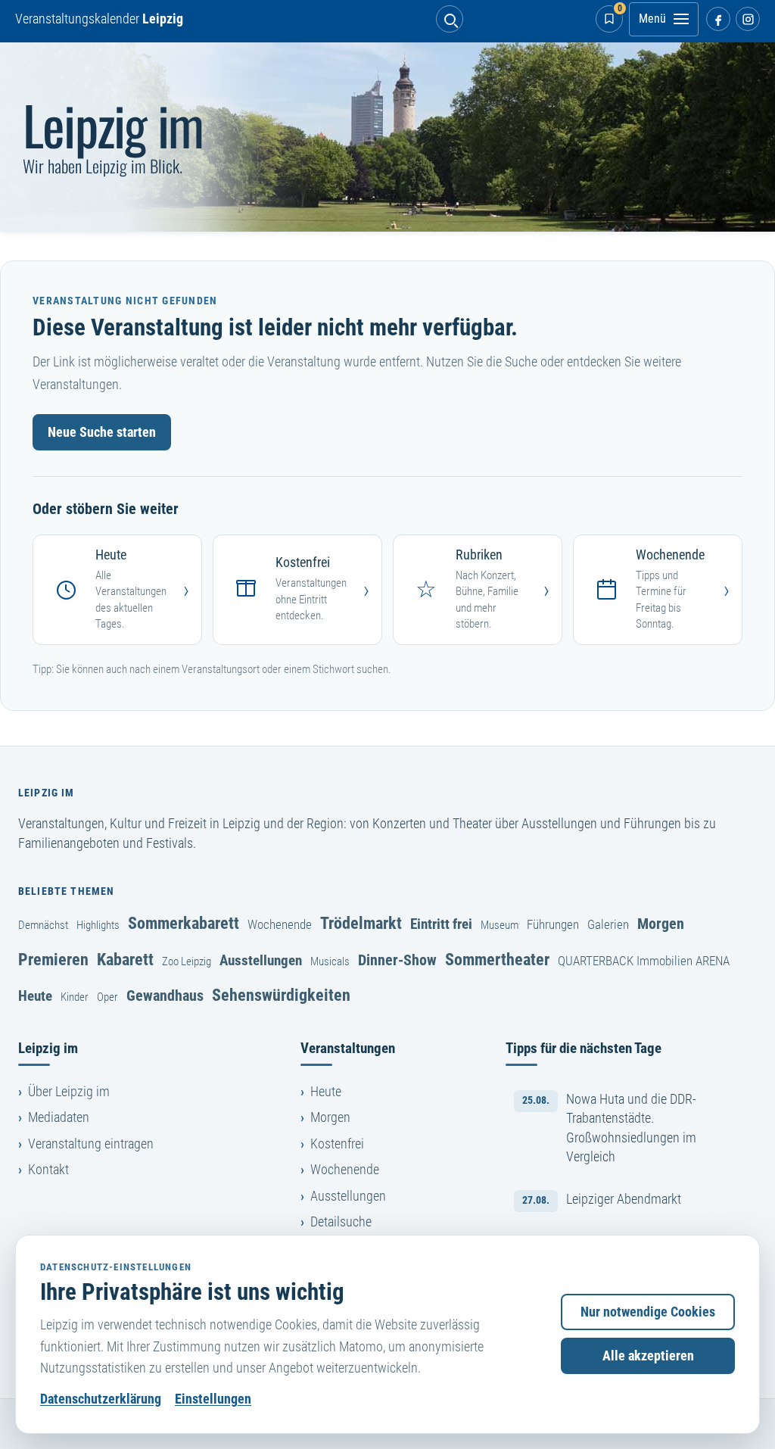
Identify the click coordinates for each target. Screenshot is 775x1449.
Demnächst (43, 925)
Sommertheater (497, 959)
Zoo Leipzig (186, 961)
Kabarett (125, 959)
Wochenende (279, 924)
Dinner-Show (397, 960)
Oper (107, 997)
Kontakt (48, 1169)
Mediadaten (58, 1117)
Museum (499, 925)
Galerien (608, 924)
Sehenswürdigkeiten (281, 995)
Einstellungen (213, 1399)
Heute (35, 996)
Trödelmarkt (361, 923)
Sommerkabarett (183, 923)
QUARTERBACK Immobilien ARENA (644, 960)
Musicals (330, 961)
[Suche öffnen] (449, 19)
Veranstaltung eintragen (91, 1143)
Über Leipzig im (69, 1091)
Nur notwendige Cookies (647, 1312)
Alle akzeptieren (648, 1355)
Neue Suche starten (102, 432)
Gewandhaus (165, 995)
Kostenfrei (337, 1143)
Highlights (98, 925)
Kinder (75, 997)
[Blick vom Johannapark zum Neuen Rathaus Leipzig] (387, 137)
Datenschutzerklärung (100, 1399)
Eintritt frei (441, 924)
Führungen (553, 924)
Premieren (53, 959)
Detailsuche (341, 1221)
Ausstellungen (260, 960)
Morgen (660, 924)
